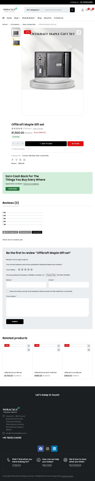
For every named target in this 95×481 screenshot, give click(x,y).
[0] (91, 10)
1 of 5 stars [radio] (19, 269)
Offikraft (21, 163)
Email (51, 280)
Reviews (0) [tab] (10, 203)
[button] (79, 32)
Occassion (15, 24)
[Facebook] (41, 449)
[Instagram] (47, 449)
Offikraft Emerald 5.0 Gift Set (45, 372)
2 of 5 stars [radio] (22, 269)
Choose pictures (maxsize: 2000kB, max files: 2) (25, 275)
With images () (11, 232)
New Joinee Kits (29, 24)
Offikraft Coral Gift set (72, 372)
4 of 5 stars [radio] (28, 269)
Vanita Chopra (67, 476)
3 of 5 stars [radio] (25, 269)
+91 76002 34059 (11, 437)
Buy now (75, 144)
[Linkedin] (54, 449)
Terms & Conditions (31, 184)
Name (9, 280)
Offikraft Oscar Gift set (13, 372)
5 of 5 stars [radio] (31, 269)
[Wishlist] (87, 10)
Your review (11, 296)
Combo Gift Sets (28, 155)
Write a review (38, 129)
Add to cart (47, 144)
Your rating (11, 270)
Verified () (25, 232)
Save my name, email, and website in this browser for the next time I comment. (41, 291)
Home (4, 24)
